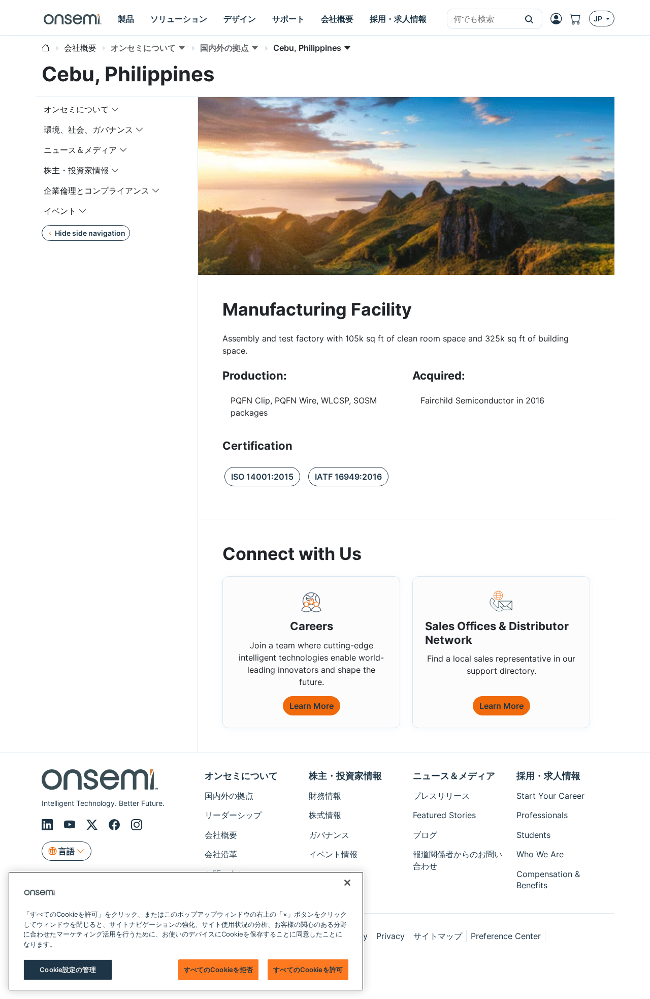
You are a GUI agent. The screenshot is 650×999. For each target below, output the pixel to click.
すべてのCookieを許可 (308, 969)
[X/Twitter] (93, 824)
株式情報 (325, 815)
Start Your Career (550, 796)
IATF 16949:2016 (348, 477)
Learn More (311, 706)
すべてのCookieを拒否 (218, 969)
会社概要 (221, 835)
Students (533, 835)
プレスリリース (441, 796)
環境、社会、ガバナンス (88, 129)
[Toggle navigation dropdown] (115, 109)
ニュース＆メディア (80, 150)
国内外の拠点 (229, 796)
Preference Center (506, 936)
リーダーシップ (233, 815)
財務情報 (325, 796)
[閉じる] (347, 882)
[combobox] (481, 19)
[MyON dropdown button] (559, 19)
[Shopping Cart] (579, 19)
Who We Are (540, 854)
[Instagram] (136, 824)
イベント (60, 211)
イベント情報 (333, 854)
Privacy (390, 936)
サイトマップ (437, 936)
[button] (529, 19)
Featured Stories (444, 815)
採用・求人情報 (548, 775)
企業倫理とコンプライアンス (96, 190)
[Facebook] (116, 824)
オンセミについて (76, 109)
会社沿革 (221, 854)
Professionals (542, 815)
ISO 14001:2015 (262, 477)
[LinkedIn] (49, 824)
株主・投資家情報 (76, 170)
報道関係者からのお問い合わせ (457, 859)
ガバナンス (329, 835)
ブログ (425, 835)
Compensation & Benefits (548, 879)
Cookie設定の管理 (67, 969)
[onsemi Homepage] (73, 19)
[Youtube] (71, 824)
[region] (186, 931)
